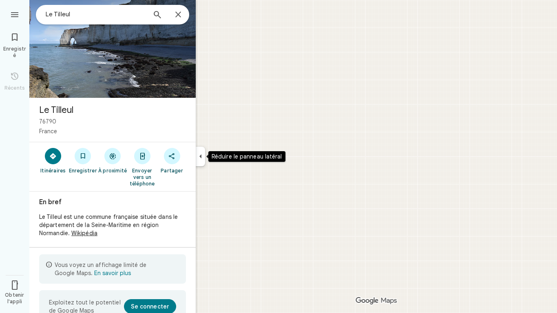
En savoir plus (112, 273)
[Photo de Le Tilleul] (112, 49)
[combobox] (96, 14)
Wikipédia (84, 233)
